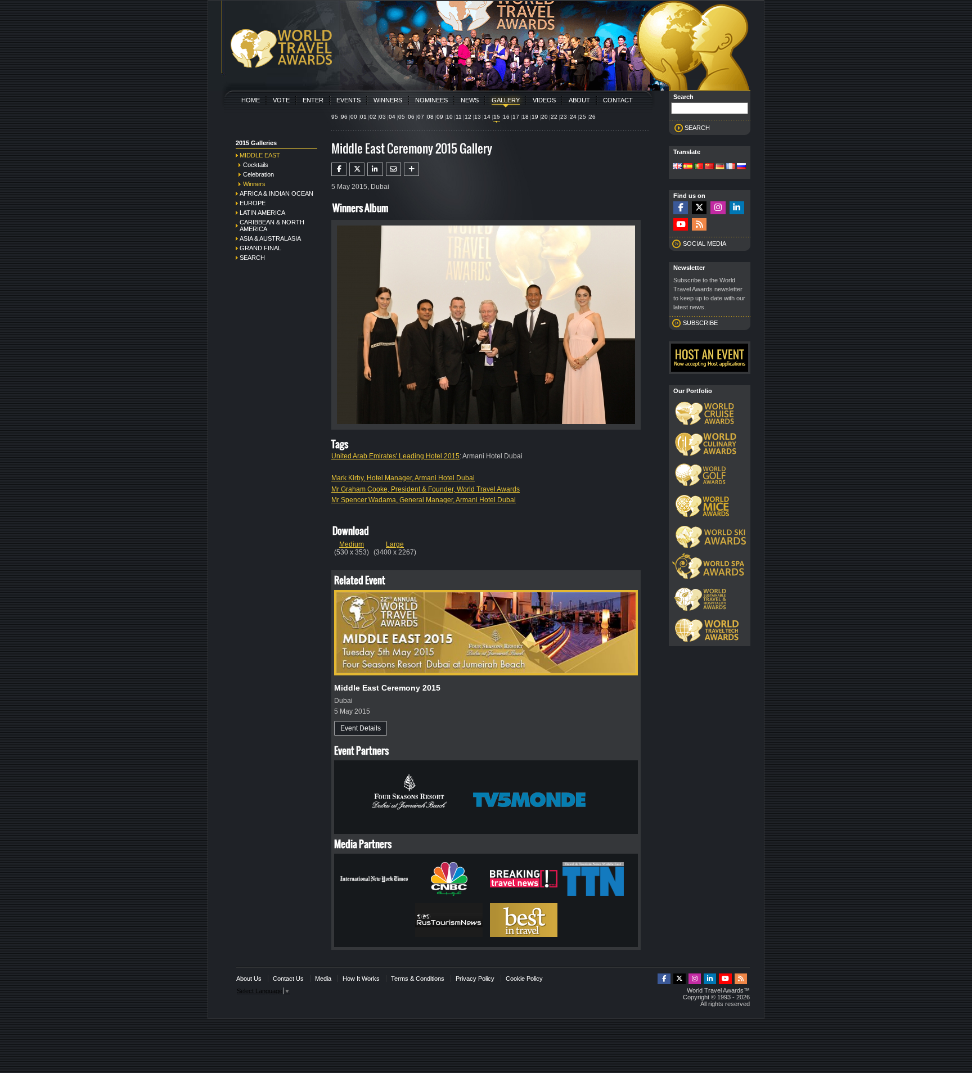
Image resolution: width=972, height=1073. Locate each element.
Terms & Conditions (417, 978)
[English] (677, 167)
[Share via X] (357, 169)
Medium (351, 544)
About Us (249, 978)
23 (563, 117)
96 (344, 117)
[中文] (709, 167)
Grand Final (260, 248)
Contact (618, 100)
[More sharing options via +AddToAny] (411, 169)
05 (401, 117)
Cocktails (255, 164)
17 (515, 117)
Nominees (431, 100)
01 (363, 117)
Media (323, 978)
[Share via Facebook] (339, 169)
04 (392, 117)
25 (582, 117)
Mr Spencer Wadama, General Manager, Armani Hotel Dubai (423, 500)
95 (334, 117)
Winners (388, 100)
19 (535, 117)
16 (506, 117)
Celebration (258, 174)
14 (487, 117)
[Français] (730, 167)
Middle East (260, 155)
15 (496, 117)
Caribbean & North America (272, 225)
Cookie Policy (524, 978)
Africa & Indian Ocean (276, 193)
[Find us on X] (699, 207)
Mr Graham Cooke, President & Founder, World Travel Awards (425, 489)
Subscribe (700, 322)
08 (430, 117)
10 (449, 117)
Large (395, 544)
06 (411, 117)
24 (573, 117)
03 (382, 117)
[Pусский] (741, 167)
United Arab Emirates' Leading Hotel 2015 (395, 456)
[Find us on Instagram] (717, 207)
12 (468, 117)
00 (353, 117)
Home (250, 100)
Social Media (704, 243)
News (470, 100)
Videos (544, 100)
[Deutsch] (720, 167)
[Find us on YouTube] (680, 224)
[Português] (698, 167)
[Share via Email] (393, 169)
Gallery (506, 100)
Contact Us (288, 978)
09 (439, 117)
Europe (253, 203)
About (579, 100)
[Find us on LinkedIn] (737, 207)
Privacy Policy (475, 978)
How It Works (361, 978)
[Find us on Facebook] (680, 207)
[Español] (687, 167)
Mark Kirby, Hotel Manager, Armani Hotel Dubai (403, 478)
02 (373, 117)
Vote (281, 100)
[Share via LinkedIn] (375, 169)
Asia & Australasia (270, 238)
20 (544, 117)
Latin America (262, 212)
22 (554, 117)
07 (420, 117)
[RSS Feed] (699, 224)
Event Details (360, 728)
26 (592, 117)
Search (252, 257)
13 (477, 117)
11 (459, 117)
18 (525, 117)
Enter (313, 100)
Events (348, 100)
